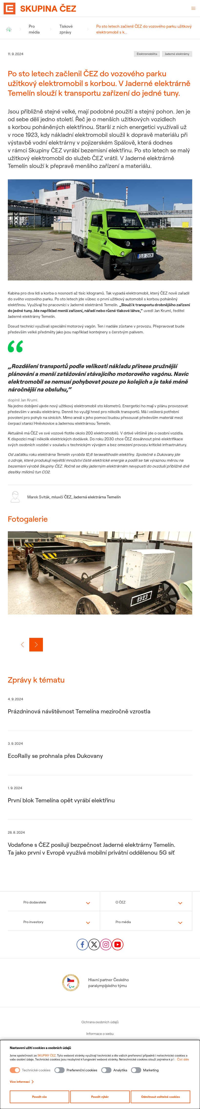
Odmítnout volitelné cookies (160, 1097)
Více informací (20, 1081)
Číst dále (183, 1059)
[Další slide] (36, 644)
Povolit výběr (100, 1097)
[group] (100, 578)
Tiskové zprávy (66, 29)
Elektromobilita (147, 54)
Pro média (34, 29)
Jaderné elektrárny (177, 54)
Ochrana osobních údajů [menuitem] (100, 1022)
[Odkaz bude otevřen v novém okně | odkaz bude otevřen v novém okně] (82, 944)
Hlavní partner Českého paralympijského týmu (108, 982)
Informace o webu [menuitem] (100, 1033)
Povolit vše (39, 1097)
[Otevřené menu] (193, 8)
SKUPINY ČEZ (47, 1055)
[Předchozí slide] (22, 644)
